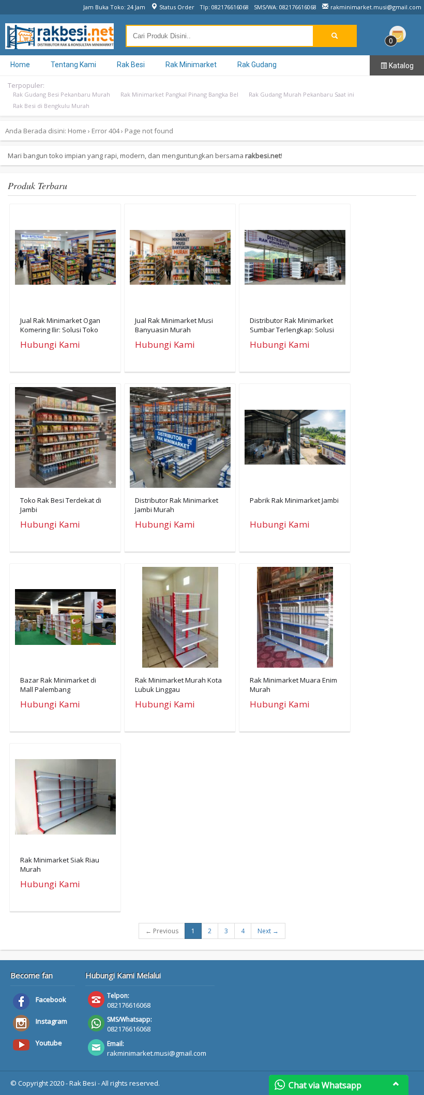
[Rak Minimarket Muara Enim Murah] (295, 619)
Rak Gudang (257, 64)
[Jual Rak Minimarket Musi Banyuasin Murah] (180, 260)
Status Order (176, 7)
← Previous (161, 931)
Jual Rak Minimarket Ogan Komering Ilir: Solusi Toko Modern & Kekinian (60, 330)
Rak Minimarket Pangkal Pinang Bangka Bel (179, 94)
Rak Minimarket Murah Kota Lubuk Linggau (178, 684)
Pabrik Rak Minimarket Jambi (294, 500)
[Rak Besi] (59, 44)
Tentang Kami (73, 64)
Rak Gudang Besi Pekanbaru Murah (61, 94)
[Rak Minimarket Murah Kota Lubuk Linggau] (180, 619)
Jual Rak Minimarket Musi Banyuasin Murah (174, 325)
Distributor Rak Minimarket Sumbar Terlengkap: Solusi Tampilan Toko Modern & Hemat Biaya (292, 334)
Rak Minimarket (191, 64)
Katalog (400, 65)
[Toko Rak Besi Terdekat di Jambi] (65, 439)
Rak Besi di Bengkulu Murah (51, 106)
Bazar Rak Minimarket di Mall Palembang (58, 684)
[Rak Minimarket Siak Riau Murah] (65, 799)
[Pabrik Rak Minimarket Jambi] (295, 440)
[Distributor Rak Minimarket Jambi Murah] (180, 439)
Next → (268, 931)
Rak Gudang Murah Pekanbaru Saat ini (301, 94)
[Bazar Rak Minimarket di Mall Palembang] (65, 619)
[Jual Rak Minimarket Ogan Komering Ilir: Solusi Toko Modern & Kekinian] (65, 260)
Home (20, 64)
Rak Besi (131, 64)
